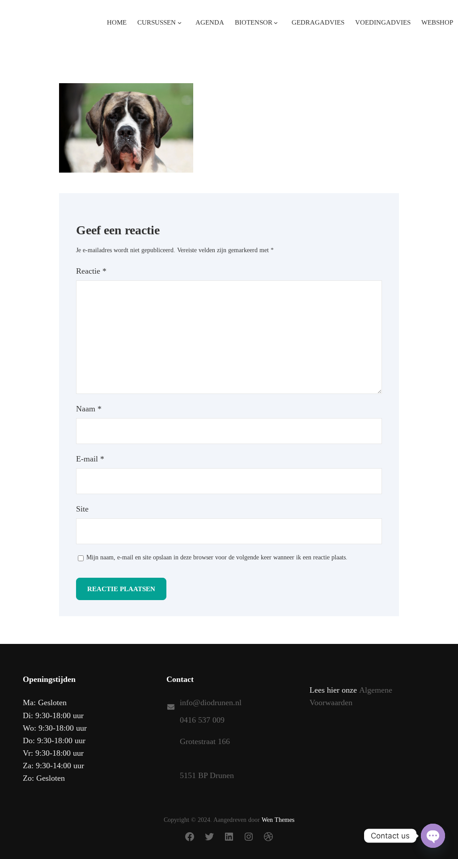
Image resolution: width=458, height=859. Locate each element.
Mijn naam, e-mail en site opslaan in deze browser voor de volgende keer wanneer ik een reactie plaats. (217, 557)
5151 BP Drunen (207, 775)
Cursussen (156, 22)
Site (82, 508)
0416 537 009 (202, 719)
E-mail (90, 458)
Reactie (91, 271)
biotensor (253, 22)
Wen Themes (278, 820)
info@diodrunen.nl (211, 702)
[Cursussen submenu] (180, 22)
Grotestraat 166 (205, 741)
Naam (89, 408)
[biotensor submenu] (276, 22)
